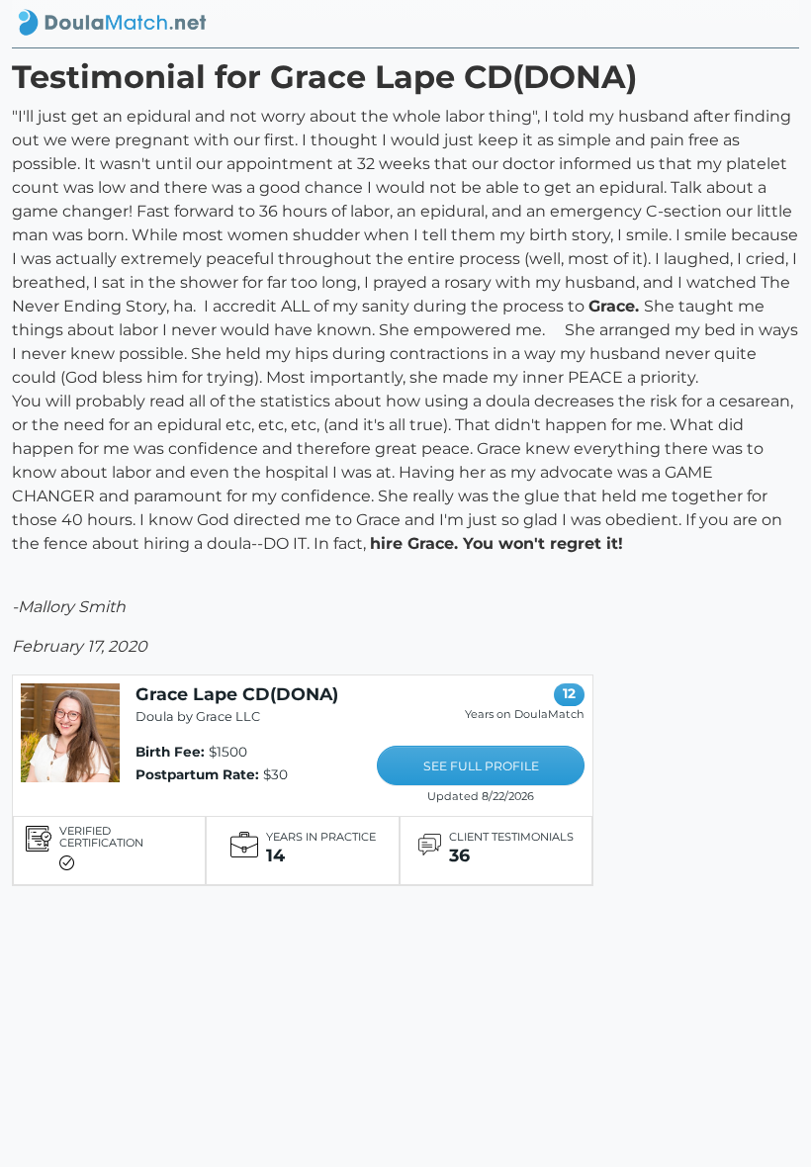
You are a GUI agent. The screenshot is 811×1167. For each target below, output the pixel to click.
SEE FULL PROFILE (481, 766)
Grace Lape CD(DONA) (236, 693)
